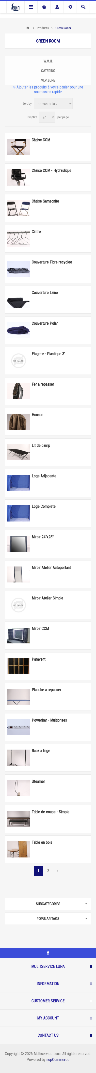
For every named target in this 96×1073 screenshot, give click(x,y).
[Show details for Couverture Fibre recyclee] (18, 269)
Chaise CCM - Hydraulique (51, 170)
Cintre (36, 231)
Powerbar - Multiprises (49, 720)
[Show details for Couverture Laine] (18, 299)
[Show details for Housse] (18, 422)
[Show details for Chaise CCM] (18, 147)
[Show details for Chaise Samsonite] (18, 208)
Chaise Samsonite (45, 201)
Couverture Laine (45, 292)
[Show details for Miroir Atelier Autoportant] (18, 574)
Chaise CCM (41, 140)
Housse (37, 414)
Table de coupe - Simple (50, 812)
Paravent (39, 659)
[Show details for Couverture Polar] (18, 330)
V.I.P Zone (48, 80)
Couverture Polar (45, 323)
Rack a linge (41, 750)
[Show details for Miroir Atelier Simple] (18, 605)
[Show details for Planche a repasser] (18, 697)
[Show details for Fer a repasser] (18, 391)
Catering (48, 71)
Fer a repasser (43, 384)
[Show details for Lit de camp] (18, 452)
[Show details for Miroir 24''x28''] (18, 544)
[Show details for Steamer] (18, 788)
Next (57, 871)
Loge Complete (44, 506)
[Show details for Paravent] (18, 666)
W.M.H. (48, 61)
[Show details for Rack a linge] (18, 758)
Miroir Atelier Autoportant (51, 567)
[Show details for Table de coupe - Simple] (18, 819)
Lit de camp (41, 445)
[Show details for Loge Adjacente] (18, 483)
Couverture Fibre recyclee (52, 262)
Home (27, 28)
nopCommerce (58, 1059)
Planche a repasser (46, 689)
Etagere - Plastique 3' (48, 353)
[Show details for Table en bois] (18, 849)
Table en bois (42, 842)
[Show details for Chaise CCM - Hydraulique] (18, 177)
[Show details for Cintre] (18, 239)
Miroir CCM (40, 628)
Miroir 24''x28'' (43, 537)
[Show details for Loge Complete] (18, 513)
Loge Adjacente (44, 476)
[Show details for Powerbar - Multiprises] (18, 727)
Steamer (38, 781)
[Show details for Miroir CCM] (18, 635)
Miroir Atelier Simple (47, 598)
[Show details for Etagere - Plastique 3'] (18, 361)
